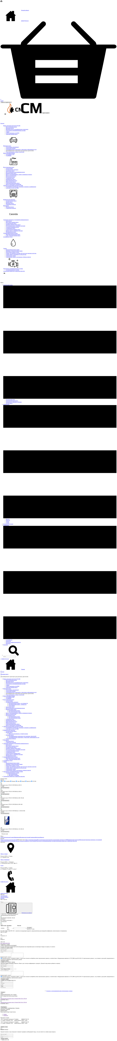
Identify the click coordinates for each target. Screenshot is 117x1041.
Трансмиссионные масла (11, 134)
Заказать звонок (4, 1038)
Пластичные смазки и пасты (12, 252)
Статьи (7, 522)
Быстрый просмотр (5, 787)
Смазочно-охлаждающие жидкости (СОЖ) (13, 185)
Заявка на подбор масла (6, 102)
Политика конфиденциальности (13, 642)
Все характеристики (5, 943)
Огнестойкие (12, 705)
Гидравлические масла (11, 200)
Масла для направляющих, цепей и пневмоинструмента (19, 174)
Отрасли (2, 837)
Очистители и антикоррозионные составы (16, 130)
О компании (32, 837)
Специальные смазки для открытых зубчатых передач (18, 257)
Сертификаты (9, 639)
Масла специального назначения (13, 184)
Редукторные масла (10, 177)
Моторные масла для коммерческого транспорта (17, 129)
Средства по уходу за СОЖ (12, 188)
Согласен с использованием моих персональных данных (59, 991)
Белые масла (9, 221)
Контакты (5, 644)
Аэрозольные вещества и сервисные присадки (14, 271)
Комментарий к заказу (6, 957)
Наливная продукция (8, 524)
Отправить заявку (4, 960)
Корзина (2, 898)
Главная (23, 669)
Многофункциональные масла (13, 234)
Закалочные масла (10, 170)
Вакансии (8, 643)
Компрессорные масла (11, 173)
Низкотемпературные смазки (12, 249)
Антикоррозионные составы (12, 269)
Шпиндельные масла (11, 181)
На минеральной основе (14, 710)
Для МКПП (8, 155)
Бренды (7, 519)
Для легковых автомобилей (12, 147)
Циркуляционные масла (11, 180)
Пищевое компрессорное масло (13, 224)
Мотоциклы (6, 205)
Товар (2, 969)
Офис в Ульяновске (5, 859)
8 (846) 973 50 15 (4, 881)
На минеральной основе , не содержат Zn (18, 703)
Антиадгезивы (9, 168)
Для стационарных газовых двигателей (15, 152)
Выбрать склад (4, 1026)
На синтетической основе (15, 711)
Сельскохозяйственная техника (10, 233)
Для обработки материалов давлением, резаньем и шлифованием (21, 186)
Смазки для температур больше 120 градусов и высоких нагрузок (21, 253)
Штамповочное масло (11, 232)
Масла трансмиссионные (9, 153)
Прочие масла (9, 202)
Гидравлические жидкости (12, 169)
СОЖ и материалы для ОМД (12, 133)
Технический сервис (9, 837)
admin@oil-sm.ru (25, 20)
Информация (17, 837)
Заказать (3, 992)
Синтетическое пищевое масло (13, 229)
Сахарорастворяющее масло (12, 227)
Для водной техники (11, 148)
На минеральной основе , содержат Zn (17, 704)
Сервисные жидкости (11, 208)
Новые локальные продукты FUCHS (11, 125)
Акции (7, 521)
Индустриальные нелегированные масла (15, 172)
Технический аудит (10, 399)
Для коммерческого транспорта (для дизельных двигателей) (22, 736)
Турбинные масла (10, 178)
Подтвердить (3, 1006)
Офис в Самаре (4, 853)
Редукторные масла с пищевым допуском (15, 225)
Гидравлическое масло (11, 223)
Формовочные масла (11, 179)
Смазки (7, 131)
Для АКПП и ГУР (10, 154)
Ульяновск (5, 1015)
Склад (2, 865)
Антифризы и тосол (7, 236)
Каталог (3, 123)
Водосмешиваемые (13, 774)
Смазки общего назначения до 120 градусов (16, 254)
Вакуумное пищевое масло (12, 222)
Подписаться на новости (27, 912)
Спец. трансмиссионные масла (13, 235)
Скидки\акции (4, 895)
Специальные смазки (11, 255)
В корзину (29, 927)
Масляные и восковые (14, 775)
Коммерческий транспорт (9, 199)
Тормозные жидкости (11, 204)
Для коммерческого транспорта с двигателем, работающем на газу (21, 149)
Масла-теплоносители (11, 175)
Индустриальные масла (11, 126)
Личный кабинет (25, 10)
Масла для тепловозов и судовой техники (18, 733)
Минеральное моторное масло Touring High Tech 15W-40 (14, 998)
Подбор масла (9, 403)
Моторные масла (10, 128)
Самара (5, 1014)
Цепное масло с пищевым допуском (14, 230)
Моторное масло (10, 203)
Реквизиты (8, 641)
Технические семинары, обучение (14, 402)
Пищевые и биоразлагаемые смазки (14, 250)
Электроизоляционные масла (13, 183)
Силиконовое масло (10, 228)
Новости (8, 520)
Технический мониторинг (12, 400)
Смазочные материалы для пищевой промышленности (16, 219)
